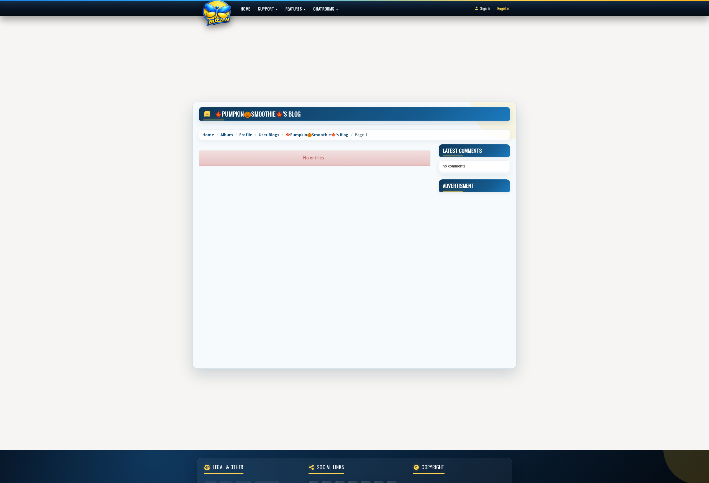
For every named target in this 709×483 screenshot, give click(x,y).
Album (226, 135)
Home (245, 9)
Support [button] (266, 9)
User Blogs (269, 135)
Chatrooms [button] (324, 9)
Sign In (485, 8)
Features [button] (294, 9)
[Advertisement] (354, 56)
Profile (245, 135)
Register (503, 8)
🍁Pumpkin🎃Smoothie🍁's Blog (317, 135)
